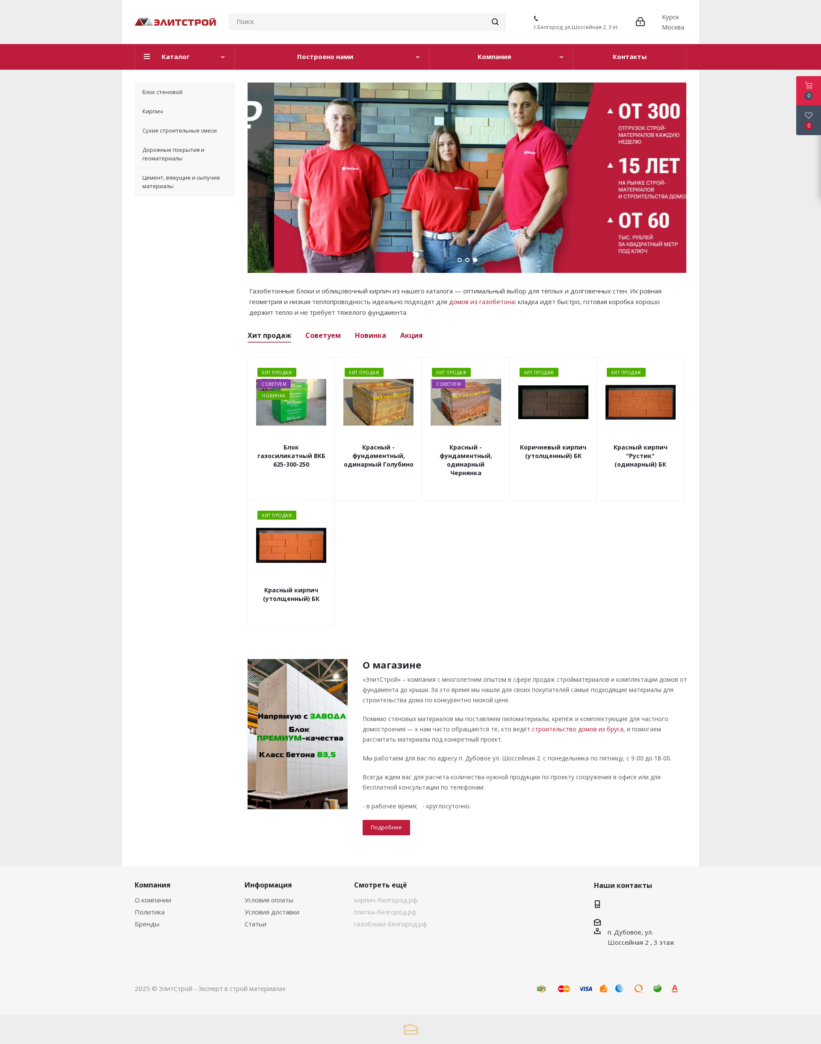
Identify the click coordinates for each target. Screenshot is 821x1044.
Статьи (255, 924)
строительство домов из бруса (577, 729)
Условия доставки (272, 912)
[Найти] (495, 21)
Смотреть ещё (380, 885)
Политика (150, 912)
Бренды (147, 924)
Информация (268, 885)
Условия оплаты (269, 900)
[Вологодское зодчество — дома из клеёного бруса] (410, 1029)
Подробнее (386, 827)
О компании (153, 900)
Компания (153, 885)
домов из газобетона (482, 301)
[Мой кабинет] (640, 22)
